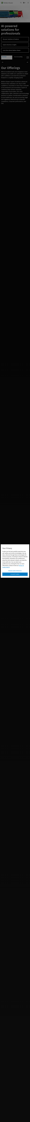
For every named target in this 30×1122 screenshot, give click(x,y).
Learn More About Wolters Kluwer (12, 50)
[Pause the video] (27, 20)
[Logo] (7, 3)
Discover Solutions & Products (11, 39)
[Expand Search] (20, 2)
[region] (15, 561)
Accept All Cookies (15, 574)
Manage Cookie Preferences (15, 570)
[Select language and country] (24, 2)
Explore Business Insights (9, 44)
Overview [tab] (4, 56)
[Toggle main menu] (28, 2)
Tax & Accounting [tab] (18, 56)
